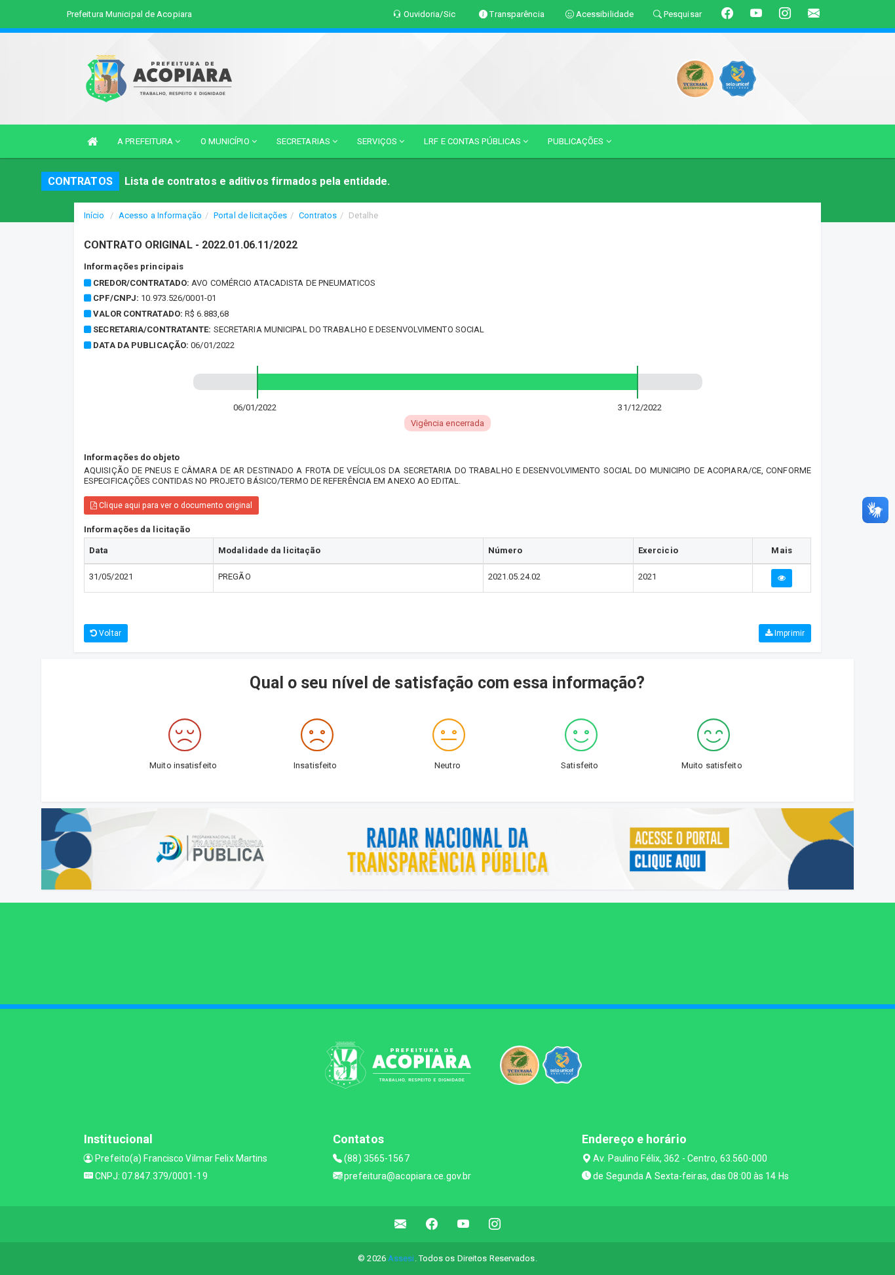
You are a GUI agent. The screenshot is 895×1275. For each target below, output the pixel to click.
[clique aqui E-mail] (400, 1224)
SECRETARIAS (304, 141)
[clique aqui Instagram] (495, 1224)
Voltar (109, 633)
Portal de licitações (250, 215)
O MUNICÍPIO (226, 141)
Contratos (318, 215)
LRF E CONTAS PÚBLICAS (473, 141)
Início (94, 215)
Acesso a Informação (160, 215)
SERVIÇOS (378, 141)
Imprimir (788, 633)
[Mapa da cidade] (447, 952)
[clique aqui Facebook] (432, 1224)
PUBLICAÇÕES (576, 141)
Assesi (401, 1258)
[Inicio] (92, 141)
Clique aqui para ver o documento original (174, 505)
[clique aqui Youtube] (463, 1224)
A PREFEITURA (146, 141)
